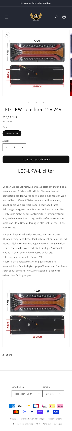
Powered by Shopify (37, 418)
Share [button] (9, 354)
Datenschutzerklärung (23, 424)
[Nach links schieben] (28, 102)
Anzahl (6, 140)
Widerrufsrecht (55, 419)
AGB (38, 424)
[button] (6, 17)
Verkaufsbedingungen (52, 424)
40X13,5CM (12, 133)
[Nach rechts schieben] (43, 102)
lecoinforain (22, 418)
